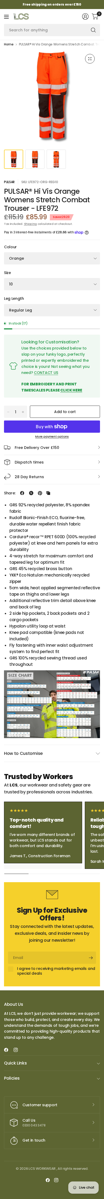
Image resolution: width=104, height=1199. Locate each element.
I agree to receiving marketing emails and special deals (56, 971)
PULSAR (9, 182)
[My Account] (85, 16)
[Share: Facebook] (22, 493)
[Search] (93, 30)
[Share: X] (31, 493)
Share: (9, 493)
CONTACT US (46, 372)
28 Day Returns (29, 476)
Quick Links (15, 1063)
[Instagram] (18, 1050)
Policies (11, 1078)
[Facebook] (8, 1050)
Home (9, 44)
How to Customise (23, 753)
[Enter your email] (90, 958)
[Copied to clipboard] (48, 493)
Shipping (30, 224)
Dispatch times (29, 462)
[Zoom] (90, 59)
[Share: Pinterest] (40, 493)
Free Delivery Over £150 (37, 447)
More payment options (52, 436)
